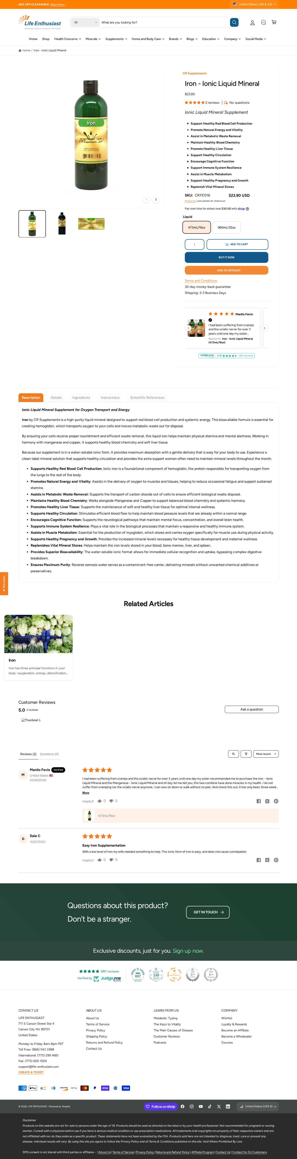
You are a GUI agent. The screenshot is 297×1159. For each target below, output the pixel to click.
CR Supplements (195, 73)
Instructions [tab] (110, 397)
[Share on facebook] (258, 802)
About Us (92, 1018)
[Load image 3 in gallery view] (91, 224)
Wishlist (226, 1018)
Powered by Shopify (59, 1106)
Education (209, 39)
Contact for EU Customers (249, 1152)
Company (230, 39)
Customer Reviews (167, 1036)
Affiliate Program (203, 1152)
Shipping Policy (96, 1036)
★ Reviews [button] (4, 583)
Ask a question (251, 709)
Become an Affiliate (235, 1030)
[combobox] (170, 22)
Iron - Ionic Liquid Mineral (50, 50)
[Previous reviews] (188, 328)
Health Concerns (66, 39)
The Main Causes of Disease (173, 1030)
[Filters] (246, 754)
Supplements (114, 39)
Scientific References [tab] (147, 397)
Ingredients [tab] (81, 397)
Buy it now (226, 257)
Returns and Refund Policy (104, 1042)
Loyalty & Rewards (234, 1024)
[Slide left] (146, 199)
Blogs (190, 39)
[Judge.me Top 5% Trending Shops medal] (211, 975)
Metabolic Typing (165, 1018)
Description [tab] (31, 397)
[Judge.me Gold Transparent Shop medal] (174, 975)
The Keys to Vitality (167, 1024)
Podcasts (160, 1042)
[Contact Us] (263, 22)
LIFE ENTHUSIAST (37, 1106)
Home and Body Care (146, 39)
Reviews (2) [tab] (28, 754)
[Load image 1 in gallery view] (32, 224)
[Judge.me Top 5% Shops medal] (193, 975)
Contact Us (94, 1049)
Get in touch (206, 912)
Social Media (254, 39)
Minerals (91, 39)
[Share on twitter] (267, 802)
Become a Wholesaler (236, 1036)
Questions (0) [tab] (49, 754)
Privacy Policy (95, 1030)
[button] (274, 22)
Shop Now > (58, 4)
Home (26, 50)
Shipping (190, 200)
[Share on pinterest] (276, 802)
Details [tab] (56, 397)
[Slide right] (155, 199)
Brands (174, 39)
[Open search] (233, 754)
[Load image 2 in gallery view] (62, 224)
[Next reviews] (264, 328)
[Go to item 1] (31, 729)
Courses (227, 1042)
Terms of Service (98, 1024)
